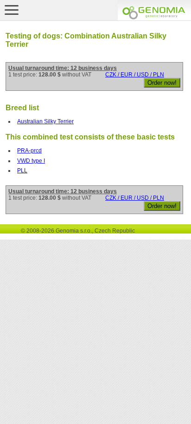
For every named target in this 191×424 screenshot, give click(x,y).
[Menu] (12, 10)
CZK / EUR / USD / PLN (134, 74)
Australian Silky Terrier (45, 121)
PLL (22, 170)
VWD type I (31, 161)
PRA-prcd (29, 150)
